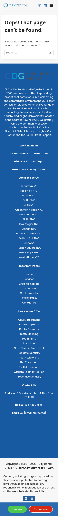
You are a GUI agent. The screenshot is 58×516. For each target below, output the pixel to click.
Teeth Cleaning (29, 334)
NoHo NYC (29, 219)
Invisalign (29, 343)
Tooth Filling (29, 338)
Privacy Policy (29, 298)
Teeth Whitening (29, 357)
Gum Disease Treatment (29, 348)
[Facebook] (26, 498)
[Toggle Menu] (51, 5)
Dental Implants (29, 324)
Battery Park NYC (29, 238)
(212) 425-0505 (29, 405)
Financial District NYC (29, 233)
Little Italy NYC (29, 191)
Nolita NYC (29, 205)
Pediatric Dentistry (29, 353)
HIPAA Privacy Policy (32, 468)
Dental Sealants (29, 329)
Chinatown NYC (29, 186)
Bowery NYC (29, 228)
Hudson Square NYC (29, 247)
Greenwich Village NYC (29, 210)
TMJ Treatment (29, 362)
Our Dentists (29, 288)
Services (29, 279)
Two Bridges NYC (29, 224)
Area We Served (29, 284)
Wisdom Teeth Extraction (29, 372)
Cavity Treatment (29, 320)
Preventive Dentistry (29, 376)
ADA (51, 468)
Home (29, 274)
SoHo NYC (29, 200)
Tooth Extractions (29, 367)
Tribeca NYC (29, 195)
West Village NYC (29, 214)
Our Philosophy (29, 293)
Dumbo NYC (29, 243)
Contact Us (29, 302)
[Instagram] (32, 498)
